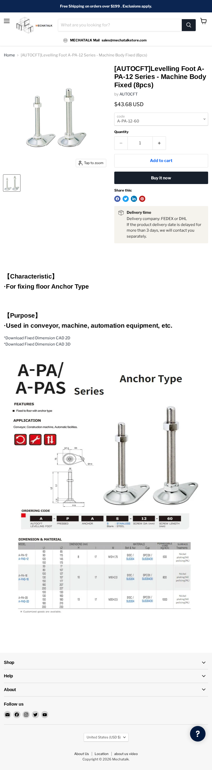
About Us (81, 754)
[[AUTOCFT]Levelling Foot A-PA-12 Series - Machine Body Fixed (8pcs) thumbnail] (11, 183)
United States (104, 737)
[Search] (189, 25)
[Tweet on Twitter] (126, 199)
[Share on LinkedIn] (134, 199)
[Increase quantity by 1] (159, 143)
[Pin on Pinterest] (142, 199)
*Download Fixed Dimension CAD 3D (37, 344)
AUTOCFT (128, 94)
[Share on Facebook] (117, 199)
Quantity (121, 132)
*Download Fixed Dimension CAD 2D (37, 338)
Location (102, 754)
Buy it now (161, 177)
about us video (126, 754)
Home (9, 55)
